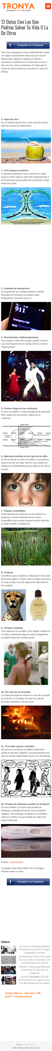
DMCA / (15, 1048)
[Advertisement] (26, 95)
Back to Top (35, 1048)
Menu (48, 6)
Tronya (19, 1045)
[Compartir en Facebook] (28, 45)
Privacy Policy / (24, 1048)
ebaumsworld (16, 862)
